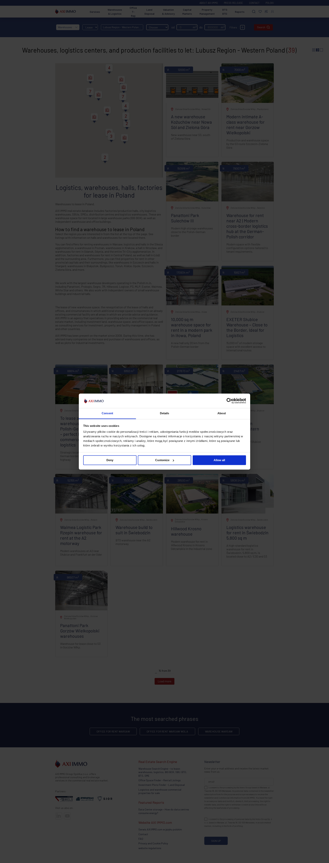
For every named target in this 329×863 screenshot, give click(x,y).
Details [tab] (164, 413)
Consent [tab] (107, 413)
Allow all (219, 460)
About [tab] (221, 413)
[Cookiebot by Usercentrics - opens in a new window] (229, 401)
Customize (162, 460)
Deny (109, 460)
